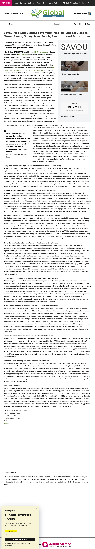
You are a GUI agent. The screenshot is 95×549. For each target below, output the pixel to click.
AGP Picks (6, 3)
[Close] (36, 509)
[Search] (75, 24)
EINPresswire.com (40, 52)
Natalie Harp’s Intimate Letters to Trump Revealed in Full (32, 3)
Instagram (7, 423)
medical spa (22, 55)
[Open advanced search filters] (79, 24)
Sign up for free (20, 539)
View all (90, 3)
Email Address (11, 531)
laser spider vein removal (34, 70)
